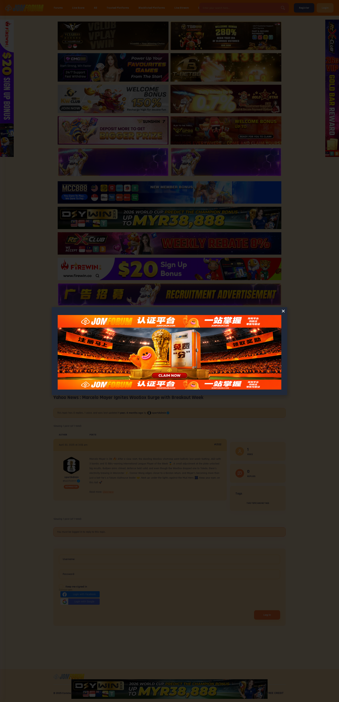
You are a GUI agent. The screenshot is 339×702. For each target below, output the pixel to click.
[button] (283, 311)
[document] (169, 351)
